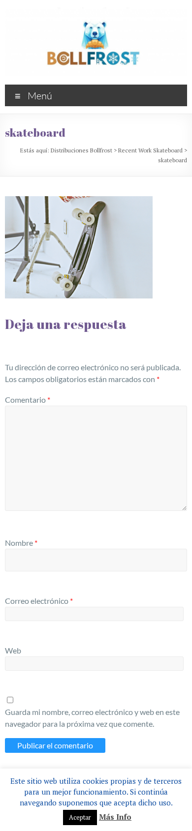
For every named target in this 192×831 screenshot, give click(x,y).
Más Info (115, 817)
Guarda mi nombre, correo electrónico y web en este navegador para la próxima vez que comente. (92, 717)
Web (13, 650)
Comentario (27, 399)
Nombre (21, 542)
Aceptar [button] (80, 817)
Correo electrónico (39, 600)
